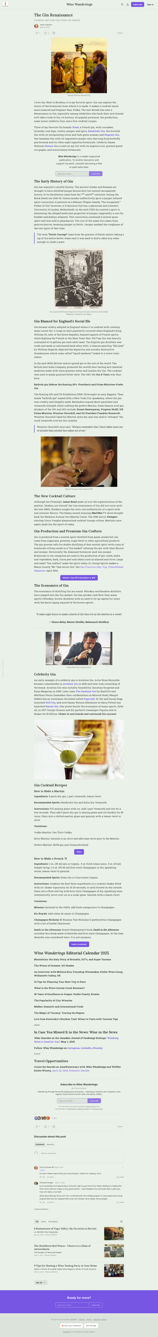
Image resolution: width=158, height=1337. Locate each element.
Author (42, 1170)
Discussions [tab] (53, 1221)
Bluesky (98, 1047)
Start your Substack (72, 1325)
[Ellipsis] (123, 1167)
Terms (88, 1319)
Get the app (91, 1325)
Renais (49, 145)
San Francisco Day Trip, (94, 566)
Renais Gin (52, 706)
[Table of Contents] (2, 668)
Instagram (73, 1047)
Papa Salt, (89, 698)
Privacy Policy (98, 1109)
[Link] (31, 181)
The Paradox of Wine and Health (47, 1252)
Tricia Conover (46, 25)
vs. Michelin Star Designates (46, 1232)
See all (39, 1282)
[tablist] (44, 1144)
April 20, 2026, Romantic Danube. (71, 1070)
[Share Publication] (127, 4)
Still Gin (50, 702)
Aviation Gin (70, 683)
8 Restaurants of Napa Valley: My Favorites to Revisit (65, 1228)
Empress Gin (111, 134)
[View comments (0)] (58, 1258)
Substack (66, 1332)
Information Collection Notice (78, 1109)
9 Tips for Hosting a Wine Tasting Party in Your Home (65, 1265)
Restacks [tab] (50, 1144)
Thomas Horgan (46, 1182)
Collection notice (100, 1319)
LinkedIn (86, 1047)
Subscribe (137, 4)
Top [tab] (37, 1221)
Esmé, (75, 127)
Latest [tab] (43, 1221)
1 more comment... (41, 1209)
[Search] (122, 4)
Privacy (82, 1319)
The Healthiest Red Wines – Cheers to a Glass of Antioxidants (62, 1247)
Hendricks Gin (96, 131)
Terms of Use (91, 1106)
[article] (79, 1233)
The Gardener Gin (86, 691)
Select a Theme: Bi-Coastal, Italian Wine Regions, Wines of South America (65, 1269)
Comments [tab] (40, 1144)
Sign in (150, 4)
